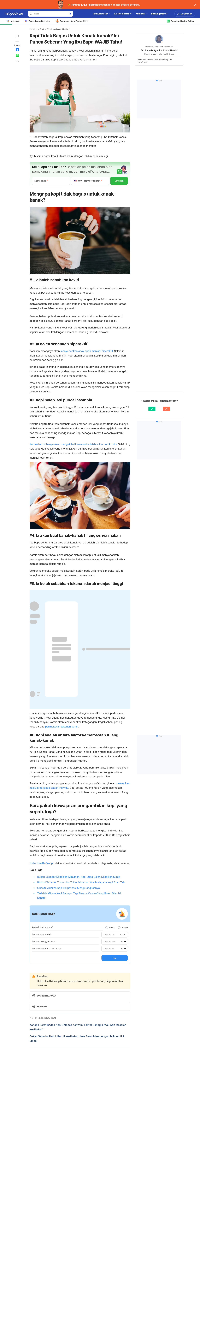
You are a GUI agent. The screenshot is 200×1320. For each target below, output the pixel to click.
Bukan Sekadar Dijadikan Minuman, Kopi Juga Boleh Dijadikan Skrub (78, 876)
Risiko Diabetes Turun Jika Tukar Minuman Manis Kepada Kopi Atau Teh (81, 882)
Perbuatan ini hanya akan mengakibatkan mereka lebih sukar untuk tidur (73, 444)
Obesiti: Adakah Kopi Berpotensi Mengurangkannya (68, 887)
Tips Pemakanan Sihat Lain (58, 29)
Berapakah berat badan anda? (47, 948)
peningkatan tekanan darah (61, 726)
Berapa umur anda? (41, 934)
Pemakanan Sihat (37, 29)
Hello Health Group (41, 863)
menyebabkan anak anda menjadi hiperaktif (86, 351)
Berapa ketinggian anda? (44, 941)
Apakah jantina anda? (42, 927)
